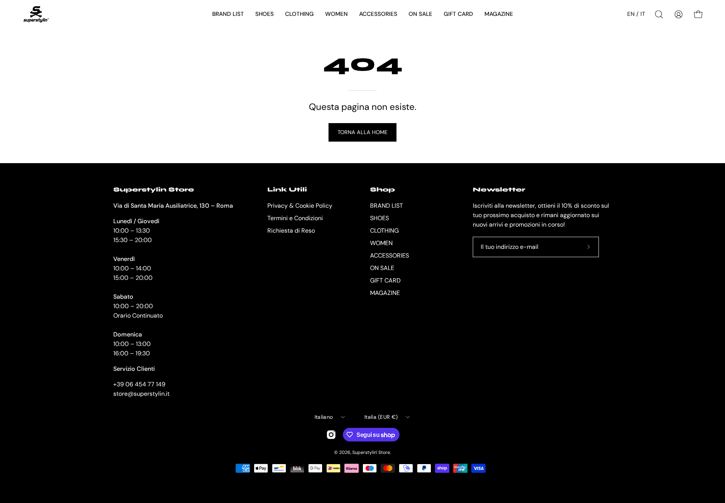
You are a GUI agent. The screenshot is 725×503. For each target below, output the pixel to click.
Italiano (324, 417)
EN (630, 14)
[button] (228, 14)
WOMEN (381, 243)
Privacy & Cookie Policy (299, 206)
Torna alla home (362, 132)
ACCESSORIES (389, 255)
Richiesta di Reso (291, 231)
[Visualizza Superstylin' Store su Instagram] (331, 434)
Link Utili (287, 189)
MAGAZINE (385, 293)
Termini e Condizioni (295, 218)
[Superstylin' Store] (36, 14)
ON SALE (382, 268)
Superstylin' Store (371, 452)
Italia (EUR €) (381, 417)
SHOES (379, 218)
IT (642, 14)
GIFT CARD (385, 280)
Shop (382, 189)
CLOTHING (384, 231)
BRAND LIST (386, 206)
